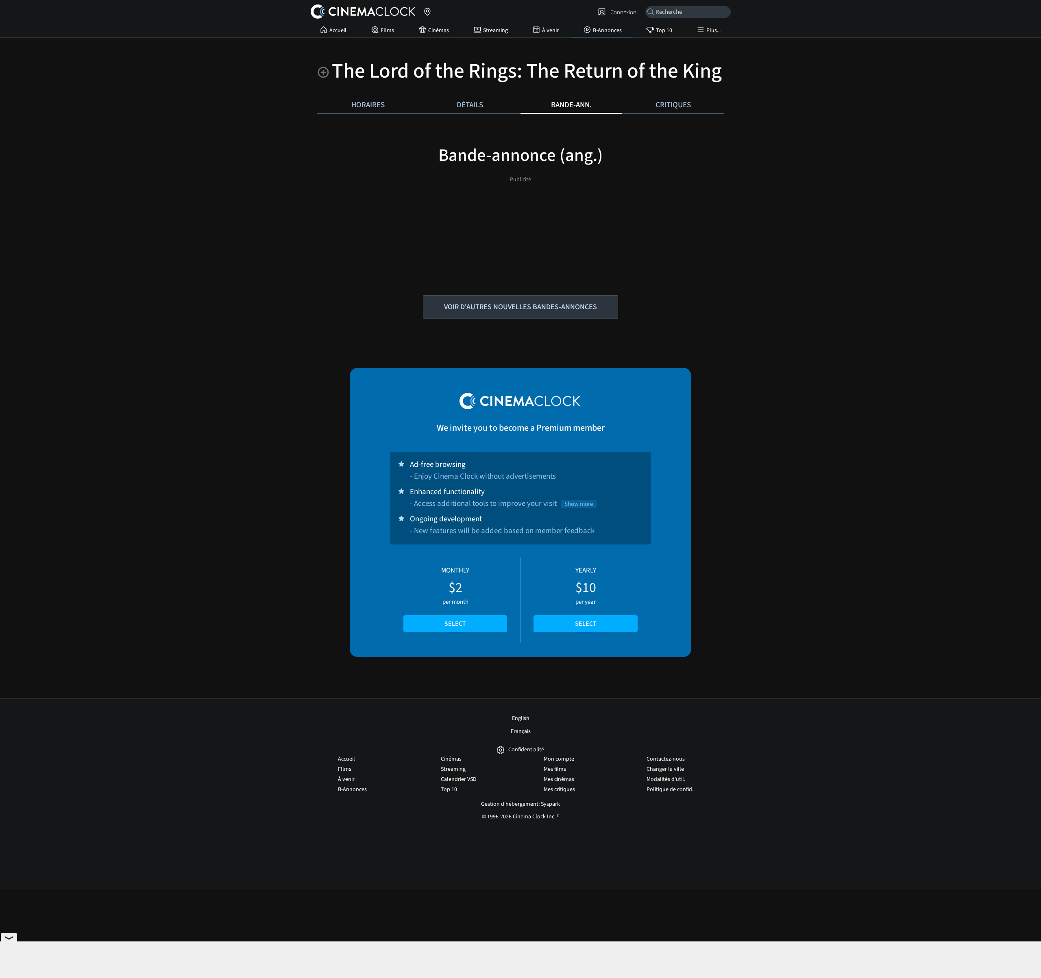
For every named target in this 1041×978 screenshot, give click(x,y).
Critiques (673, 105)
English (520, 718)
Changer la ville (665, 769)
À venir (550, 30)
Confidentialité (526, 750)
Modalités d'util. (666, 779)
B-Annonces (607, 30)
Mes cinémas (559, 779)
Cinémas (438, 30)
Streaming (495, 30)
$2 (455, 597)
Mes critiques (559, 789)
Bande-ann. (571, 105)
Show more (578, 504)
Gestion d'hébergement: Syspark (520, 804)
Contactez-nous (666, 759)
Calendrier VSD (459, 779)
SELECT (455, 623)
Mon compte (559, 759)
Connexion (622, 12)
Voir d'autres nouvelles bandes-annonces (520, 307)
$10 (586, 597)
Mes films (555, 769)
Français (521, 731)
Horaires (368, 105)
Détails (470, 105)
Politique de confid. (670, 789)
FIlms (387, 30)
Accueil (337, 30)
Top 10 (664, 30)
